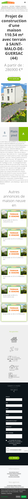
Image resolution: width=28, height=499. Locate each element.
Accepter (24, 496)
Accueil (12, 6)
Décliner (18, 496)
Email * (7, 414)
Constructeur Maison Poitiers (14, 485)
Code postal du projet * (11, 420)
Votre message (9, 432)
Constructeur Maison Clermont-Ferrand (14, 487)
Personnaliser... (5, 496)
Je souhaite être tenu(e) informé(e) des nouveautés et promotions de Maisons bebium (15, 442)
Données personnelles (14, 476)
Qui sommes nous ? (14, 472)
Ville (7, 402)
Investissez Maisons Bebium (14, 473)
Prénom (8, 396)
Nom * (7, 408)
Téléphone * (9, 426)
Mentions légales (14, 475)
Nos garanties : (14, 331)
